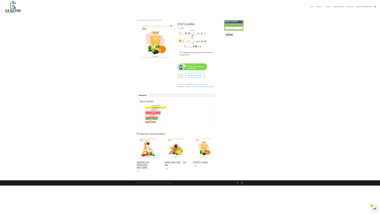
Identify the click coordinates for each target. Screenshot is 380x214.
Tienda (318, 7)
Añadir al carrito (195, 75)
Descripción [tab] (143, 95)
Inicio (312, 7)
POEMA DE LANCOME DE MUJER (202, 86)
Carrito (328, 7)
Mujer (142, 20)
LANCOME (187, 86)
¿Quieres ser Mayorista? (364, 7)
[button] (171, 26)
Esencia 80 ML (149, 20)
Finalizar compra (338, 7)
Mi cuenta (350, 7)
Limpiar (229, 35)
